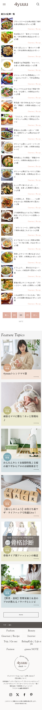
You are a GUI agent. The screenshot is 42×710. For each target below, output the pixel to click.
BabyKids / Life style (31, 643)
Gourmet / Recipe (11, 636)
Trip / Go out (10, 641)
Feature (10, 649)
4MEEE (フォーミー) (24, 686)
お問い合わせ (29, 676)
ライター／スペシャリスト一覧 (27, 684)
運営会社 (13, 686)
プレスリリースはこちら (15, 676)
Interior (31, 636)
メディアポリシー (16, 681)
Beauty (31, 631)
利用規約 (6, 681)
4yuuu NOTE (31, 649)
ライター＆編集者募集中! (20, 688)
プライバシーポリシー (30, 681)
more (21, 614)
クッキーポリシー (9, 684)
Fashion (10, 631)
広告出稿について (21, 678)
